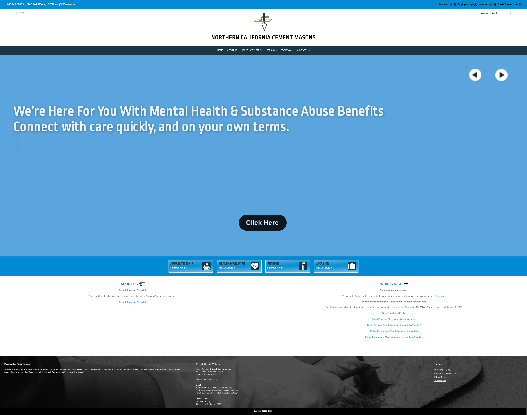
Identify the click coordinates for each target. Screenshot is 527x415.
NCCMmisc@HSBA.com (228, 393)
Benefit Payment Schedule (133, 302)
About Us (232, 50)
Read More (440, 296)
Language (485, 13)
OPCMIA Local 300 (442, 370)
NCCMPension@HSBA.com (220, 387)
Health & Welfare (251, 50)
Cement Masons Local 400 (446, 373)
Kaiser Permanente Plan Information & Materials (394, 331)
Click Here (262, 223)
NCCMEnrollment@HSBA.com (225, 390)
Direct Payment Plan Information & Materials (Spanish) (394, 325)
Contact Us (303, 50)
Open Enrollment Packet (394, 313)
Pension (271, 50)
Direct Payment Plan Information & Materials (394, 319)
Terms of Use (440, 381)
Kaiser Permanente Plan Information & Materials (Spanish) (394, 337)
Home (220, 50)
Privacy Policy (440, 377)
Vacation (286, 50)
